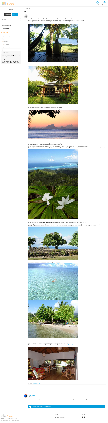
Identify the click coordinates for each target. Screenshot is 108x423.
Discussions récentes (6, 28)
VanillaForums (8, 420)
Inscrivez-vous (43, 406)
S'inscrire (15, 14)
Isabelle (30, 14)
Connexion (8, 14)
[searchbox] (11, 19)
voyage (40, 383)
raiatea (37, 383)
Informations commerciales (8, 49)
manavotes (34, 383)
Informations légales (7, 47)
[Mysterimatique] (26, 396)
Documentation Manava (7, 39)
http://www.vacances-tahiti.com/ (66, 344)
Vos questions (5, 44)
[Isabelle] (26, 16)
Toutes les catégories (6, 25)
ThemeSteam (16, 420)
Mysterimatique (32, 395)
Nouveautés (5, 41)
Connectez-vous (35, 406)
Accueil (97, 4)
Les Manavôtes (6, 52)
